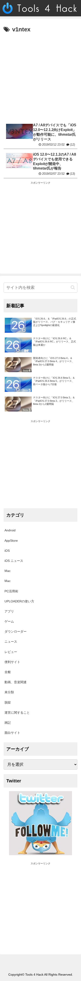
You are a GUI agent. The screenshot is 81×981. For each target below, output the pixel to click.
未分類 (9, 692)
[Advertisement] (40, 77)
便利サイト (12, 662)
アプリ (9, 611)
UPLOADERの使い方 (19, 601)
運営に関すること (17, 712)
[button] (73, 287)
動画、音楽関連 (15, 682)
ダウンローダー (15, 631)
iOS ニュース (13, 560)
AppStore (11, 540)
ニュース (10, 641)
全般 (7, 672)
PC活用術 (11, 591)
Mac (7, 571)
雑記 (7, 722)
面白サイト (12, 732)
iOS (7, 550)
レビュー (10, 652)
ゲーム (9, 621)
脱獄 (7, 702)
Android (10, 530)
